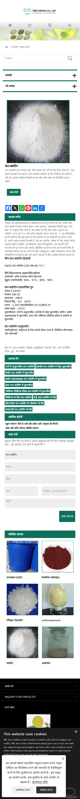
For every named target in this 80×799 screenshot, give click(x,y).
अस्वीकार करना (22, 789)
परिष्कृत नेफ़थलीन (15, 620)
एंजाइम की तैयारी (50, 423)
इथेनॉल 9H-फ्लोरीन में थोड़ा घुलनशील (53, 366)
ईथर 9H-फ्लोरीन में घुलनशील (19, 384)
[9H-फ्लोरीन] (38, 131)
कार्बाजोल (46, 663)
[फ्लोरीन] (22, 642)
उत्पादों (15, 47)
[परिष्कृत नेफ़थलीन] (22, 599)
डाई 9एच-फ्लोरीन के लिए (44, 397)
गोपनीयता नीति (40, 782)
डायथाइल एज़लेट (14, 577)
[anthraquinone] (57, 599)
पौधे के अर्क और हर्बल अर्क (29, 423)
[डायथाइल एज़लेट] (22, 556)
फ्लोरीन (10, 663)
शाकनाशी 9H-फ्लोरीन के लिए (18, 409)
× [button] (75, 731)
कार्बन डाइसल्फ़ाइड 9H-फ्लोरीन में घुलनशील (25, 378)
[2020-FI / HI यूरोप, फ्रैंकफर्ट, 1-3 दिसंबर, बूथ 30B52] (38, 722)
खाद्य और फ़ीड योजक (15, 428)
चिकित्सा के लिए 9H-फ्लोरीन (18, 397)
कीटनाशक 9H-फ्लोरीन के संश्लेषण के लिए (24, 403)
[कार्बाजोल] (57, 642)
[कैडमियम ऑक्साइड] (57, 556)
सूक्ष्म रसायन (25, 47)
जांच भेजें (14, 192)
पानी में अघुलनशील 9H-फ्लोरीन (19, 366)
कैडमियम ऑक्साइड (51, 577)
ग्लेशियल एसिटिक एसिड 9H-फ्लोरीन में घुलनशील (27, 391)
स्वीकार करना (46, 789)
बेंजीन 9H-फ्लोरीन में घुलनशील (19, 372)
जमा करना (67, 516)
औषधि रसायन (32, 428)
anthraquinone (51, 620)
